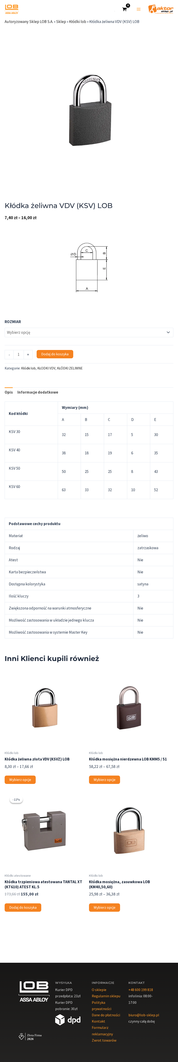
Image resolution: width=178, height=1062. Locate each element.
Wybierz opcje (20, 779)
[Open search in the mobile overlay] (113, 9)
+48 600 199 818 (140, 989)
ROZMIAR (13, 321)
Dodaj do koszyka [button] (23, 907)
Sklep (61, 21)
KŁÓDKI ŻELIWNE (70, 368)
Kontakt (98, 1021)
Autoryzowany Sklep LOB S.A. (29, 21)
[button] (165, 33)
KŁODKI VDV (46, 368)
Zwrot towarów (104, 1040)
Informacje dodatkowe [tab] (37, 392)
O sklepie (99, 989)
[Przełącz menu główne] (139, 9)
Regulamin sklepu (106, 996)
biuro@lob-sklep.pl (143, 1015)
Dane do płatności (106, 1015)
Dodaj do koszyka (55, 354)
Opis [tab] (9, 392)
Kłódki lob (77, 21)
